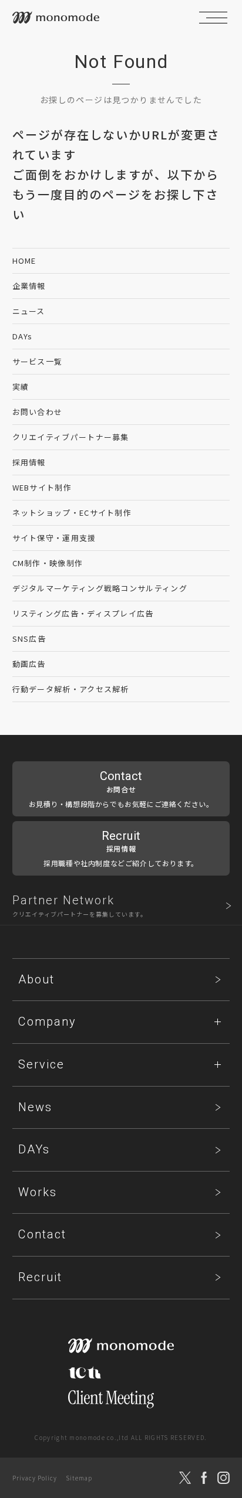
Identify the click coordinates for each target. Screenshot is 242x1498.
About (36, 979)
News (35, 1107)
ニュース (28, 310)
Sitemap (79, 1477)
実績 (20, 386)
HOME (24, 260)
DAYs (22, 336)
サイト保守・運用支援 (54, 537)
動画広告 (29, 663)
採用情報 (29, 462)
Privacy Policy (34, 1477)
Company (47, 1021)
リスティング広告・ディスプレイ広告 (83, 613)
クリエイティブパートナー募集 (70, 436)
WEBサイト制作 (42, 487)
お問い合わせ (37, 411)
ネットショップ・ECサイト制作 (72, 512)
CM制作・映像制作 (47, 562)
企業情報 (29, 285)
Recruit (40, 1277)
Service (41, 1064)
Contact (42, 1234)
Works (37, 1192)
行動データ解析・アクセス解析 (70, 688)
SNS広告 (29, 638)
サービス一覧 (37, 361)
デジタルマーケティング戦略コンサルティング (99, 588)
